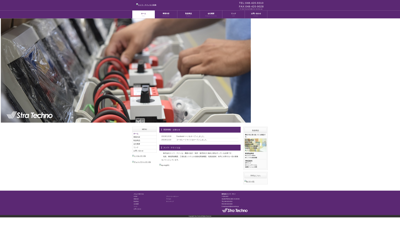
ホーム (143, 14)
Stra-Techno (198, 216)
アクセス (168, 199)
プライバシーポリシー (172, 196)
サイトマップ (170, 201)
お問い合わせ (256, 14)
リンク (233, 14)
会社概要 (211, 14)
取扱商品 (188, 14)
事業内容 (165, 14)
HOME (135, 196)
